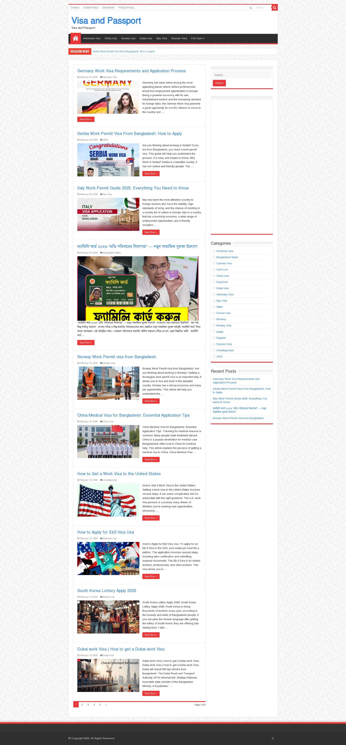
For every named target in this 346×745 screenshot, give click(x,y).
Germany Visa (110, 77)
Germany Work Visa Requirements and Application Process (131, 70)
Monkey (221, 319)
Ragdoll (221, 338)
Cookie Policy (90, 7)
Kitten (219, 307)
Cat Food (222, 269)
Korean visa (128, 38)
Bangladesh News (112, 252)
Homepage (75, 38)
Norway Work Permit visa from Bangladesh (116, 356)
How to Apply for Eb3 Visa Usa (105, 532)
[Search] (275, 8)
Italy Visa (161, 38)
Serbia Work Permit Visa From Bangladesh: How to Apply (129, 133)
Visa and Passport (106, 20)
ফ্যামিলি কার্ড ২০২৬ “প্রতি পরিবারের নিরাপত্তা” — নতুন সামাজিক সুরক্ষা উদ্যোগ (137, 246)
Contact (74, 7)
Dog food (222, 282)
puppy (219, 331)
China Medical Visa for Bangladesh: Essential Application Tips (133, 415)
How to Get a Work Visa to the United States (119, 473)
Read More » (86, 119)
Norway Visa (109, 363)
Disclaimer (108, 7)
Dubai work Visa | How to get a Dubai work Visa (120, 649)
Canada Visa (224, 263)
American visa (91, 38)
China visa (111, 38)
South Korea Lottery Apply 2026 (106, 590)
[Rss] (250, 7)
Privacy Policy (126, 7)
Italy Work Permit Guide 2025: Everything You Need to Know (126, 51)
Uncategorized (110, 480)
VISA (105, 139)
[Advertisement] (242, 168)
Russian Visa (179, 38)
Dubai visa (146, 38)
